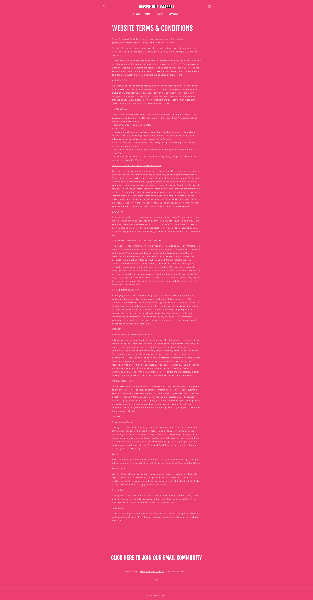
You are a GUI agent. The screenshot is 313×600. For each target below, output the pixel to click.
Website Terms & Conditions (152, 571)
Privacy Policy (131, 571)
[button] (104, 6)
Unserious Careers (159, 595)
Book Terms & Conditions (177, 571)
